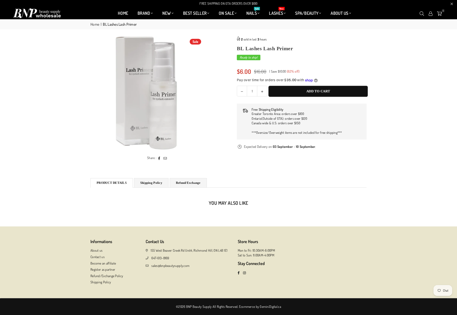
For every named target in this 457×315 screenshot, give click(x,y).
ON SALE (226, 13)
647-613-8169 (160, 258)
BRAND (144, 13)
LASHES (276, 12)
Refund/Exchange (188, 183)
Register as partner (102, 269)
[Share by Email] (165, 157)
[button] (439, 13)
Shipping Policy (151, 183)
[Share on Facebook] (159, 157)
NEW (166, 13)
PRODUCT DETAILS (112, 183)
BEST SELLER (195, 13)
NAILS (252, 12)
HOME (123, 13)
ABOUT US (339, 13)
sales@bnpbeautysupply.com (170, 266)
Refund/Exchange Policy (106, 276)
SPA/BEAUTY (306, 13)
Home (94, 24)
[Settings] (430, 13)
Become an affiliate (103, 263)
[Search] (421, 13)
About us (96, 250)
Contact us (97, 257)
